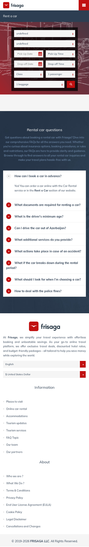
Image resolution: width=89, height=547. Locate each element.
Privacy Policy (14, 497)
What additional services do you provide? (43, 240)
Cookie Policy (14, 512)
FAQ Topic (12, 437)
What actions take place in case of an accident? (47, 251)
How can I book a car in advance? (37, 176)
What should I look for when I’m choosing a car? (47, 279)
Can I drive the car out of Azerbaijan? (40, 228)
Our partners (14, 452)
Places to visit (14, 401)
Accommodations (17, 416)
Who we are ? (14, 476)
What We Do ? (15, 483)
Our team (12, 444)
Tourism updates (16, 423)
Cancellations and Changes (23, 526)
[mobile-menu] (84, 5)
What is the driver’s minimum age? (38, 216)
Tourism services (16, 430)
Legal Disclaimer (16, 519)
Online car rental (16, 408)
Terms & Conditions (18, 490)
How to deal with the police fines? (37, 291)
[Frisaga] (44, 326)
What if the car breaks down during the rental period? (42, 265)
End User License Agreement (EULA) (28, 504)
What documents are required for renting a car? (47, 205)
